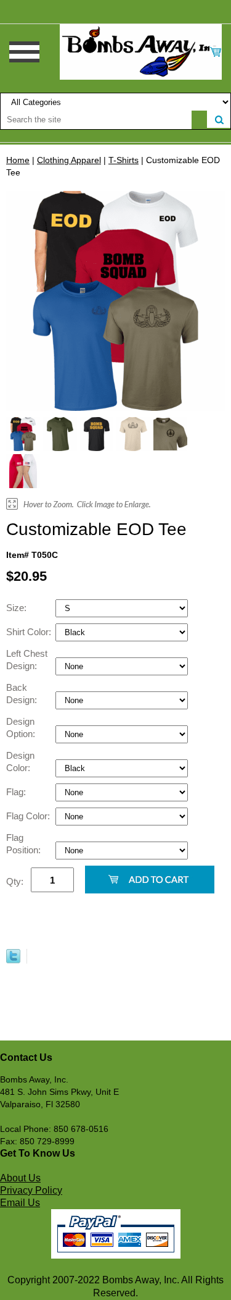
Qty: (14, 881)
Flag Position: (24, 843)
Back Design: (22, 693)
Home (18, 160)
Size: (17, 607)
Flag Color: (29, 816)
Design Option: (22, 727)
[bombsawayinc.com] (141, 51)
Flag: (17, 792)
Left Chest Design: (26, 659)
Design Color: (20, 761)
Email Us (20, 1202)
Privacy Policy (31, 1190)
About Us (20, 1178)
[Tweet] (13, 960)
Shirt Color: (30, 632)
